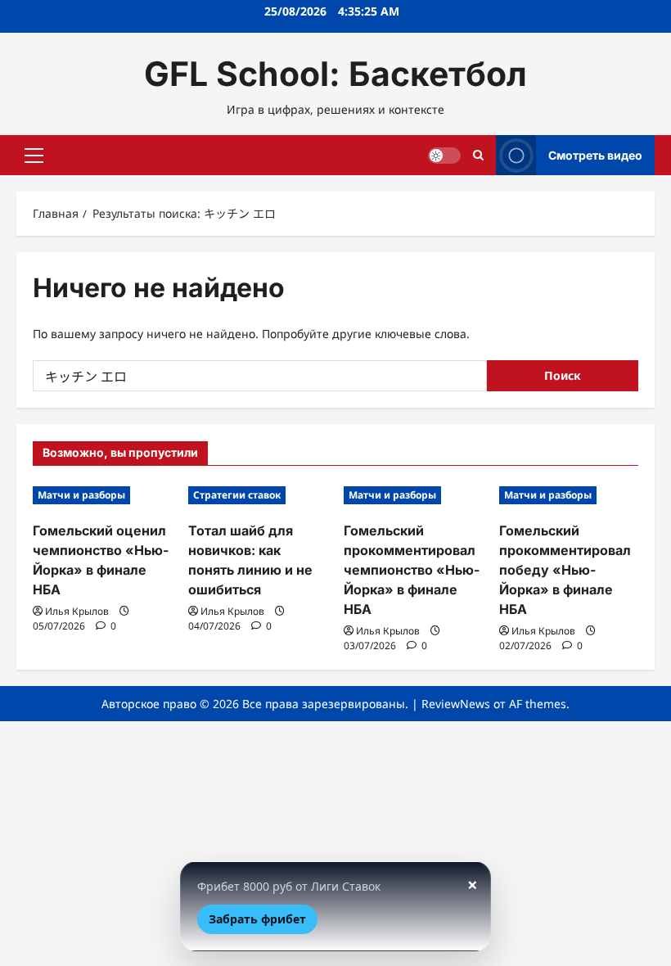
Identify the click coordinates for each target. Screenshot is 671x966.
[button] (34, 155)
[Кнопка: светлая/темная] (444, 155)
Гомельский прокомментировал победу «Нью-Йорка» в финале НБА (565, 569)
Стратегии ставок (237, 495)
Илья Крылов (77, 611)
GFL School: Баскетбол (335, 73)
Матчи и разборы (81, 495)
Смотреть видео (595, 155)
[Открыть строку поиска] (478, 155)
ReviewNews (455, 703)
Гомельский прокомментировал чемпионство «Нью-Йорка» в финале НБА (412, 569)
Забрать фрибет (257, 919)
